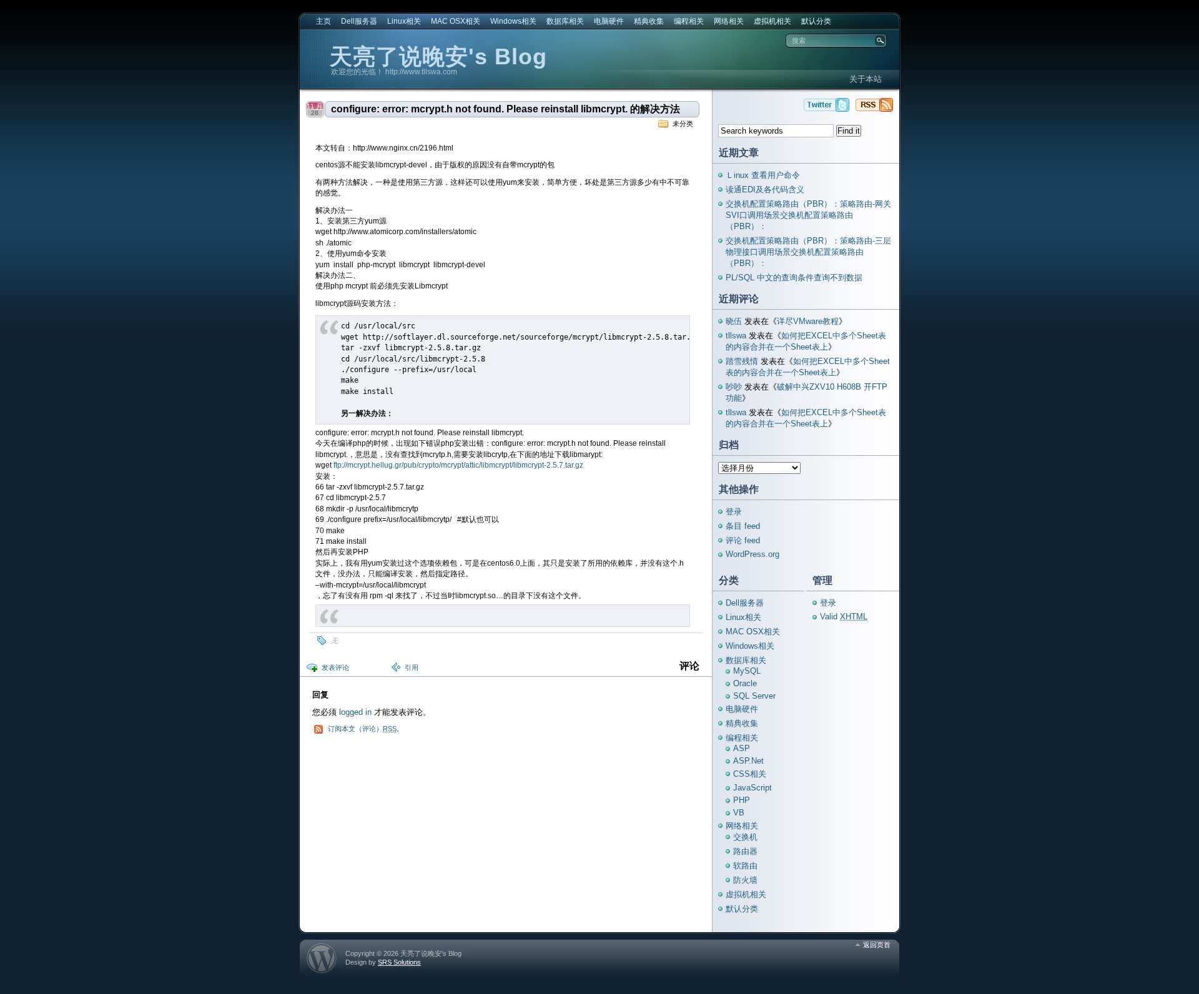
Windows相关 (513, 21)
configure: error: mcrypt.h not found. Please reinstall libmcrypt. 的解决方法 (505, 109)
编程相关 (689, 21)
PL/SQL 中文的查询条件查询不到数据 (794, 277)
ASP (741, 748)
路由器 (745, 851)
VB (738, 812)
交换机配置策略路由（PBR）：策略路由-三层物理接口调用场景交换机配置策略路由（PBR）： (808, 252)
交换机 (745, 837)
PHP (741, 800)
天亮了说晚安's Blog (438, 56)
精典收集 (649, 21)
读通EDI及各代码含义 (765, 189)
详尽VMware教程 (808, 321)
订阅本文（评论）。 (365, 728)
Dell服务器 (359, 21)
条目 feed (743, 526)
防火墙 (745, 880)
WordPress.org (752, 554)
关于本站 (865, 79)
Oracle (745, 683)
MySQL (747, 671)
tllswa (736, 335)
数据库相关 (565, 21)
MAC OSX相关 (455, 21)
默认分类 (816, 21)
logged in (355, 712)
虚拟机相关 (772, 21)
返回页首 (877, 944)
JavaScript (752, 787)
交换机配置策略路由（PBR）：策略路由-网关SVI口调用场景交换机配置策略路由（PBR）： (808, 215)
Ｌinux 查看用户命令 (763, 175)
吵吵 (734, 386)
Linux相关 (404, 21)
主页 (323, 21)
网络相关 (729, 21)
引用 (411, 667)
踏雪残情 (742, 361)
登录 (734, 511)
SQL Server (754, 696)
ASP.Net (748, 760)
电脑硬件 (609, 21)
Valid (843, 616)
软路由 (745, 865)
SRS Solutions (399, 962)
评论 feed (743, 540)
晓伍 (734, 321)
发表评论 (335, 667)
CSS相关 (749, 774)
